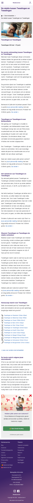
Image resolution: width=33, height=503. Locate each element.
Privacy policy (4, 460)
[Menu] (2, 2)
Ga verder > (15, 112)
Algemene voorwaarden (7, 457)
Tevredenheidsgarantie (7, 450)
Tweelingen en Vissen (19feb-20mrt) (14, 320)
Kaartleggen (21, 460)
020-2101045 (16, 482)
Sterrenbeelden (9, 15)
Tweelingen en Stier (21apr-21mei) (14, 325)
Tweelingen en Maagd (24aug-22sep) (15, 335)
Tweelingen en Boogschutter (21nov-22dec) (16, 342)
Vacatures (3, 447)
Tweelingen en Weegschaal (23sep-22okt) (16, 337)
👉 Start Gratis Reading (16, 428)
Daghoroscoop (21, 457)
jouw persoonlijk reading (15, 107)
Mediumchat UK (7, 467)
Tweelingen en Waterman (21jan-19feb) (15, 318)
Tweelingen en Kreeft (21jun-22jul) (14, 330)
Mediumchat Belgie (8, 465)
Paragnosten (21, 450)
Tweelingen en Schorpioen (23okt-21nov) (16, 340)
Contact (3, 452)
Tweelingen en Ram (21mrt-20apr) (14, 323)
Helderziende (21, 447)
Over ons (3, 455)
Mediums (20, 452)
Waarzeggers (21, 462)
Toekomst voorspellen (23, 445)
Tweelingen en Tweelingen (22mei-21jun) (16, 328)
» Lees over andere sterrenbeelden (12, 350)
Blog (2, 445)
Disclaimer (3, 462)
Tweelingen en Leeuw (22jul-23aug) (14, 333)
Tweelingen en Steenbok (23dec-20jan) (15, 315)
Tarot (19, 455)
